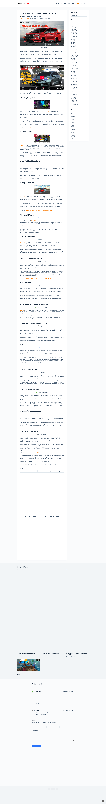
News (69, 3)
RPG (72, 133)
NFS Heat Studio (23, 242)
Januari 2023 (74, 79)
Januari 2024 (74, 62)
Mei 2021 (73, 95)
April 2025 (73, 45)
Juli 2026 (73, 23)
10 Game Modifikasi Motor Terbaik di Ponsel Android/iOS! (38, 364)
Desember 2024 (74, 50)
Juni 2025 (73, 42)
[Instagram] (58, 3)
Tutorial (73, 3)
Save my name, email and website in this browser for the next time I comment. (47, 742)
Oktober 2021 (74, 94)
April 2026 (73, 27)
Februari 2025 (74, 48)
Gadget (72, 119)
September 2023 (74, 68)
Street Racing (22, 145)
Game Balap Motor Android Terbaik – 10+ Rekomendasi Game (39, 210)
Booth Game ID (57, 802)
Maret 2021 (73, 98)
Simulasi (73, 135)
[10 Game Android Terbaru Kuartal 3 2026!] (28, 610)
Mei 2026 (73, 26)
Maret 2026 (73, 29)
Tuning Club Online (45, 111)
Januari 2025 (74, 49)
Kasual (72, 123)
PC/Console (73, 128)
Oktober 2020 (74, 106)
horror (72, 122)
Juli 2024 (73, 58)
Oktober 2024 (74, 53)
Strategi (73, 136)
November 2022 (74, 82)
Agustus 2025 (74, 39)
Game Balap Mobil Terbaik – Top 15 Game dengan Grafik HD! (38, 278)
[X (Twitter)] (33, 471)
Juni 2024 (73, 59)
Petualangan (73, 129)
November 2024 (74, 52)
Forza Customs (39, 329)
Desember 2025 (74, 33)
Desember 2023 (74, 64)
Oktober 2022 (74, 84)
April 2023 (73, 75)
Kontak (52, 795)
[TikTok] (57, 789)
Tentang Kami (47, 795)
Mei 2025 (73, 43)
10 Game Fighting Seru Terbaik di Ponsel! (50, 653)
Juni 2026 (73, 24)
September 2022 (74, 85)
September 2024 (74, 55)
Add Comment (35, 730)
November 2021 (74, 92)
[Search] (88, 3)
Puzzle (72, 132)
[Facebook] (56, 3)
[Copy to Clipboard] (59, 471)
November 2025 (74, 35)
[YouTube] (61, 3)
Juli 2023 (73, 71)
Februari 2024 (74, 61)
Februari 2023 (74, 78)
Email (47, 724)
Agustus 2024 (74, 56)
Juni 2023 (73, 72)
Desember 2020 (74, 103)
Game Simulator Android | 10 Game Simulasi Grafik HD (37, 452)
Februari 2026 (74, 30)
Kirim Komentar (36, 745)
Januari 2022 (74, 91)
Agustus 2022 (74, 87)
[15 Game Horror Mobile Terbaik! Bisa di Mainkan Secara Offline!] (77, 610)
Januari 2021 (74, 101)
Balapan (73, 116)
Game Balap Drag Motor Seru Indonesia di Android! (36, 127)
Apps (72, 113)
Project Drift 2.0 (23, 196)
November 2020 (74, 104)
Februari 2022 (74, 90)
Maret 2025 (73, 46)
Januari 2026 (74, 32)
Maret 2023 (73, 77)
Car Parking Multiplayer (39, 166)
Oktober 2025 (74, 36)
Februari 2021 (74, 100)
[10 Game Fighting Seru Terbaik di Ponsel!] (53, 610)
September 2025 (74, 37)
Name (33, 724)
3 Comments (39, 16)
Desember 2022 (74, 81)
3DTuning (22, 310)
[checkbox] (103, 801)
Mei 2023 (73, 74)
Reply (72, 691)
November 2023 (74, 65)
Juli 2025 (73, 40)
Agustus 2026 (74, 22)
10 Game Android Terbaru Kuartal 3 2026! (26, 653)
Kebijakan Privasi (58, 795)
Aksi (72, 112)
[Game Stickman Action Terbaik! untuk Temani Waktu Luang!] (28, 665)
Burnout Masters (34, 220)
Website (62, 724)
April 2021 (73, 97)
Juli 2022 (73, 88)
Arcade (72, 115)
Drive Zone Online (23, 264)
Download (83, 3)
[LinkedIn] (42, 471)
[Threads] (50, 471)
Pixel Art (73, 131)
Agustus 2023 (74, 69)
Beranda (65, 3)
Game (78, 3)
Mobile (35, 16)
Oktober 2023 (74, 66)
